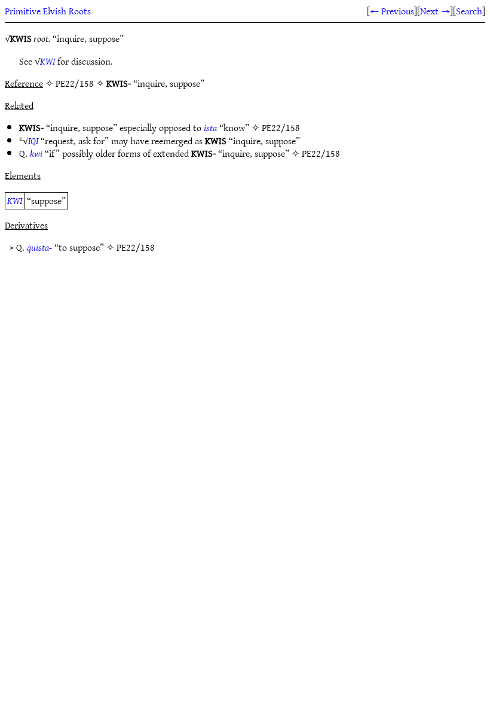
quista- (39, 247)
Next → (435, 10)
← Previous (392, 10)
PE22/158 (281, 127)
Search (469, 10)
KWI (47, 61)
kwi (36, 153)
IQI (33, 140)
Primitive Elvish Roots (48, 10)
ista (210, 127)
